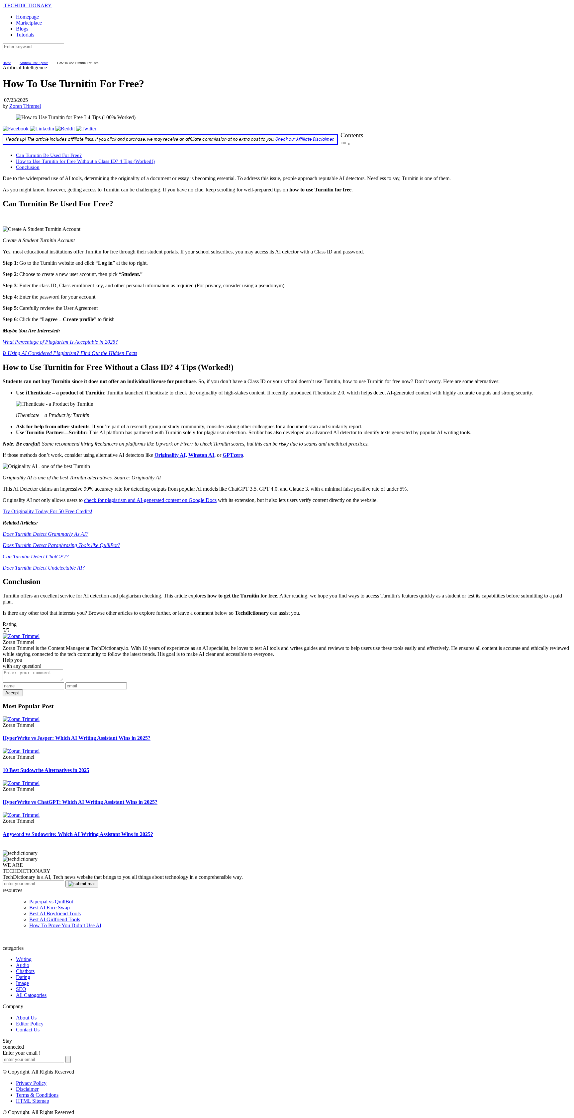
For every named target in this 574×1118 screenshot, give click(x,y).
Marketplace (29, 23)
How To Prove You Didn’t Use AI (65, 925)
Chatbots (25, 971)
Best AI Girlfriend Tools (54, 919)
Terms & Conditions (37, 1095)
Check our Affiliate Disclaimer (304, 140)
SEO (21, 989)
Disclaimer (27, 1089)
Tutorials (25, 34)
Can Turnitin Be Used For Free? (49, 155)
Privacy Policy (31, 1083)
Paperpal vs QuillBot (51, 901)
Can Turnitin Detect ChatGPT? (36, 556)
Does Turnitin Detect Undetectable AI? (44, 568)
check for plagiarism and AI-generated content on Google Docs (150, 500)
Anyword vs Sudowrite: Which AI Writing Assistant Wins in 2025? (78, 834)
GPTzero (233, 455)
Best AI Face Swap (49, 907)
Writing (24, 959)
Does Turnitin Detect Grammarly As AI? (45, 534)
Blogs (22, 29)
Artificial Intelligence (34, 63)
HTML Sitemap (32, 1101)
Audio (22, 965)
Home (7, 63)
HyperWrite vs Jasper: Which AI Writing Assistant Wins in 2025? (76, 738)
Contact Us (28, 1029)
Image (22, 983)
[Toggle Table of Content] (345, 144)
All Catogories (31, 995)
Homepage (27, 17)
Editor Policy (30, 1023)
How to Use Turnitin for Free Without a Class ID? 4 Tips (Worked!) (85, 161)
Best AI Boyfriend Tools (55, 913)
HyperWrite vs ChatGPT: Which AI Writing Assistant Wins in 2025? (80, 802)
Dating (23, 977)
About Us (26, 1017)
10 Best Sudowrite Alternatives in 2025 (46, 770)
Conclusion (28, 167)
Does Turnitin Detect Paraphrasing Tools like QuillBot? (61, 545)
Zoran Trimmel (25, 106)
